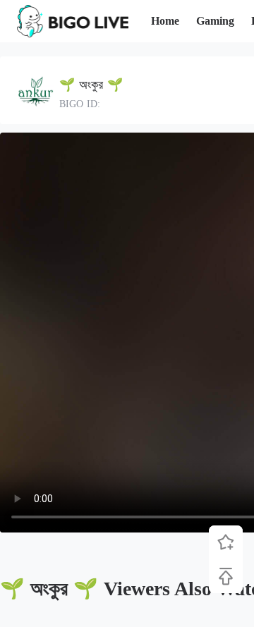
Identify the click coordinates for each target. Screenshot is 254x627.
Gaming (215, 21)
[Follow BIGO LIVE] (226, 542)
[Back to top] (226, 576)
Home (165, 21)
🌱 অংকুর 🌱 (91, 85)
